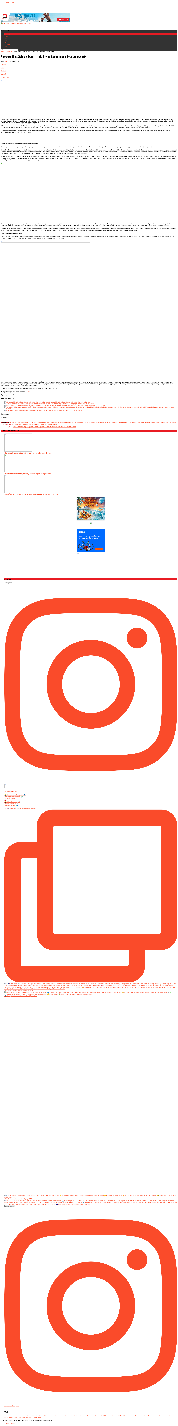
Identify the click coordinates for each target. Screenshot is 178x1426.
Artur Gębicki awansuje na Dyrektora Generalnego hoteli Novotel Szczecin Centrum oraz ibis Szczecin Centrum (44, 427)
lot (27, 1415)
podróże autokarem (24, 1417)
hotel (80, 1415)
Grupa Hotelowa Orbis (165, 1415)
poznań (15, 1417)
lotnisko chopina (68, 1415)
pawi (6, 61)
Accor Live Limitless (19, 422)
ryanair (39, 1417)
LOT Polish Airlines (122, 1415)
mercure (141, 1415)
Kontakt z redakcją (9, 2)
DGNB (69, 422)
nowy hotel (24, 1415)
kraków (50, 1415)
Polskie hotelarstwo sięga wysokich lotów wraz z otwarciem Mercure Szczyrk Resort (81, 405)
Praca (5, 46)
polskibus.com (136, 1415)
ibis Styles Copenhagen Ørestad (113, 422)
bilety (45, 1415)
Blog (5, 38)
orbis (112, 1415)
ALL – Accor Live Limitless (33, 422)
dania (65, 422)
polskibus (145, 1415)
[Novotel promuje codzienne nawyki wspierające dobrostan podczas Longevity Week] (18, 471)
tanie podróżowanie (39, 1415)
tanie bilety (55, 1415)
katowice (173, 1415)
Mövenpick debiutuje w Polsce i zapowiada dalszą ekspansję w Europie (69, 402)
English (6, 42)
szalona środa (76, 1415)
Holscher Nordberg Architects (90, 422)
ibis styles (101, 422)
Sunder (174, 422)
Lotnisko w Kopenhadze (137, 422)
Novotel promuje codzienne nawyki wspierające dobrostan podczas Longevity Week (27, 473)
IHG (12, 1417)
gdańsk (99, 1415)
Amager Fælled (46, 422)
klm (37, 1417)
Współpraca (7, 44)
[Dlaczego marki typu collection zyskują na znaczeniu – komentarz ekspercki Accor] (18, 451)
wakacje (30, 1417)
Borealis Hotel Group (57, 422)
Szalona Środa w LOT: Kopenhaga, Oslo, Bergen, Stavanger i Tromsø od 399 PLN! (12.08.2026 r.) (31, 494)
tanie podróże (32, 1415)
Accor (28, 392)
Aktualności (7, 34)
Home (2, 51)
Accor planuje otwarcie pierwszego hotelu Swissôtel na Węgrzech (64, 410)
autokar (34, 1417)
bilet (47, 1415)
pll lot (18, 1417)
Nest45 (163, 422)
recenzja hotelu (7, 1417)
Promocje (6, 36)
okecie (96, 1415)
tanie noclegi (129, 1415)
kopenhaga (126, 422)
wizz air (83, 1415)
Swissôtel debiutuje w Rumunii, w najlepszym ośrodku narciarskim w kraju (72, 403)
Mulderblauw (157, 422)
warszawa (11, 1415)
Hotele (6, 40)
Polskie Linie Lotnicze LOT (154, 1415)
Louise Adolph (148, 422)
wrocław (115, 1415)
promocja (6, 1415)
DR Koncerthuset (76, 422)
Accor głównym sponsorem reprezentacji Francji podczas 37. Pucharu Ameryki (36, 424)
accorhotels (19, 1415)
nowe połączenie (61, 1415)
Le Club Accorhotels (105, 1415)
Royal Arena (168, 422)
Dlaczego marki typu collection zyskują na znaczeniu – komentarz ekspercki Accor (27, 453)
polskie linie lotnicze (89, 1415)
